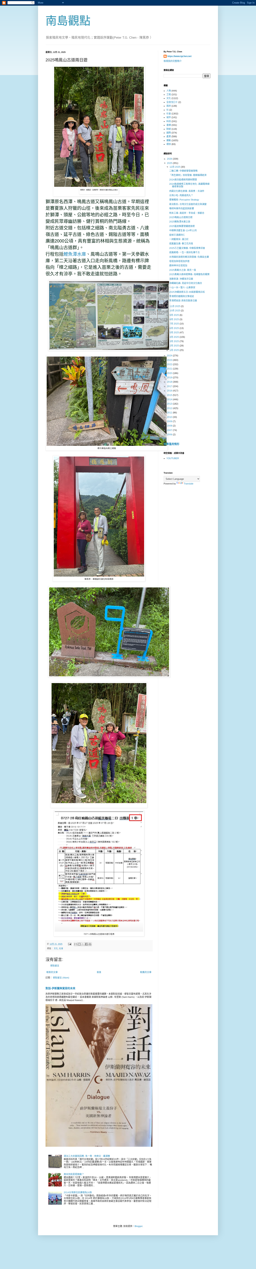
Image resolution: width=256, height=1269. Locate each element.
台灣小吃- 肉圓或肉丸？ (181, 195)
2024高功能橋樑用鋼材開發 (183, 179)
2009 (170, 421)
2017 (170, 386)
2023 (170, 360)
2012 (170, 408)
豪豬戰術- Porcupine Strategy (184, 199)
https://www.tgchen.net (179, 56)
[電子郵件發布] (69, 944)
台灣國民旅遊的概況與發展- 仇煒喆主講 (189, 257)
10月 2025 (175, 310)
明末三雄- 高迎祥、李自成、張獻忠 (186, 213)
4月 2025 (175, 337)
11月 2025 (175, 306)
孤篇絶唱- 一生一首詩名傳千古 (184, 252)
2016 (170, 390)
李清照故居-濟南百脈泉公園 (183, 300)
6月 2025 (175, 328)
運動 (168, 140)
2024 (170, 355)
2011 (170, 412)
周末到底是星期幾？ (74, 1174)
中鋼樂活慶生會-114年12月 (183, 230)
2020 (170, 373)
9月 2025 (175, 315)
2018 (170, 382)
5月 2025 (175, 332)
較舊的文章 (145, 972)
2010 (170, 417)
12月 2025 (175, 167)
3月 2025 (175, 341)
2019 (170, 377)
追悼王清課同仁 (177, 235)
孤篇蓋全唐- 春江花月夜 (181, 243)
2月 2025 (175, 345)
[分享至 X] (83, 944)
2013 (170, 403)
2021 (170, 368)
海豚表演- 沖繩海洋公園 (181, 279)
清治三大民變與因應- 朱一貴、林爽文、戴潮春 (87, 1156)
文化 (56, 948)
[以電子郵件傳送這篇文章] (76, 944)
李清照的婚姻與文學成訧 (181, 296)
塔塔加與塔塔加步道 (179, 261)
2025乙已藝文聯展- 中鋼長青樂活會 (187, 248)
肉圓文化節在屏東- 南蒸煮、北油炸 (186, 191)
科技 (168, 121)
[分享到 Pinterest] (90, 944)
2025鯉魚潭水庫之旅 (179, 221)
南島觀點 (68, 21)
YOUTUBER (172, 458)
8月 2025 (175, 319)
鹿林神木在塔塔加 (178, 265)
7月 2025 (175, 323)
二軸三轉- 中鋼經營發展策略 (183, 171)
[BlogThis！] (79, 944)
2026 (170, 159)
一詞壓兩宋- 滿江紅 (179, 239)
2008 (170, 425)
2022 (170, 364)
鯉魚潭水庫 (75, 254)
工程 (168, 94)
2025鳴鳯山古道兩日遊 (180, 217)
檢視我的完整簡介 (173, 61)
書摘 (168, 125)
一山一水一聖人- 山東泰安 (182, 287)
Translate (188, 483)
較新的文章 (52, 972)
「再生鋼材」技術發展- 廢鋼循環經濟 (188, 175)
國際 (168, 132)
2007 (170, 430)
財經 (168, 129)
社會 (61, 948)
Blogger (138, 1226)
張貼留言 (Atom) (61, 977)
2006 (170, 434)
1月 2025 (175, 350)
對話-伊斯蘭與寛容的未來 (60, 988)
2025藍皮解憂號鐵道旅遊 (182, 226)
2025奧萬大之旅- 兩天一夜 (182, 270)
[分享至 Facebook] (86, 944)
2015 (170, 395)
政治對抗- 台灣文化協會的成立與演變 (188, 204)
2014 (170, 399)
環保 (168, 144)
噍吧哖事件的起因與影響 (181, 208)
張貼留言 (54, 965)
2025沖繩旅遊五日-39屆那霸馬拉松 (187, 292)
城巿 (168, 117)
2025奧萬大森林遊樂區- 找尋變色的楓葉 (189, 274)
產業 (168, 136)
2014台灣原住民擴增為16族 (78, 1192)
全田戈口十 (172, 102)
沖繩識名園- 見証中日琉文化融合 (185, 283)
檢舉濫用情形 (171, 443)
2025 (170, 163)
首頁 (99, 972)
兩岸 (168, 106)
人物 (168, 90)
